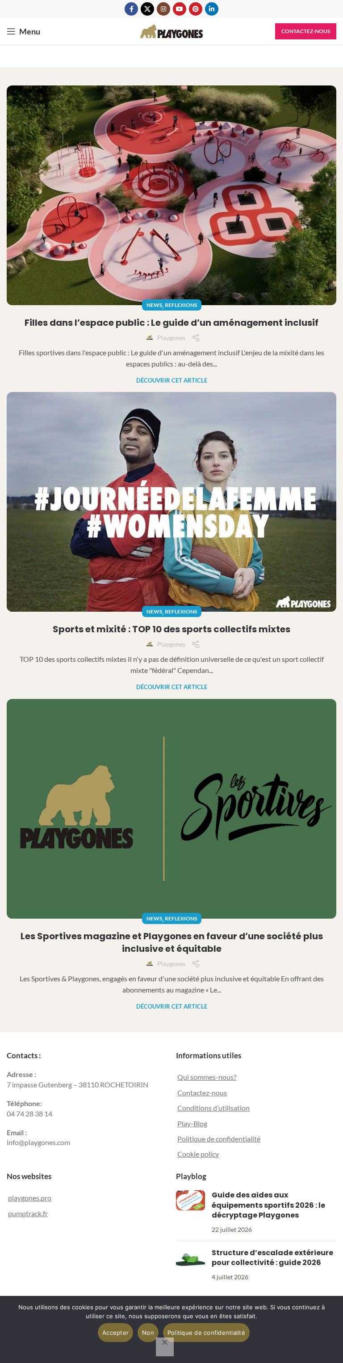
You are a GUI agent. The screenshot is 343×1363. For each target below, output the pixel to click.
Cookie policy (198, 1154)
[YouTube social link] (179, 9)
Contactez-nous (305, 31)
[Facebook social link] (131, 9)
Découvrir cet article (171, 380)
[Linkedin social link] (211, 9)
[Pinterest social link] (195, 9)
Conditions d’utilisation (213, 1107)
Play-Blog (192, 1123)
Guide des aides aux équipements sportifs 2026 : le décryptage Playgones (268, 1205)
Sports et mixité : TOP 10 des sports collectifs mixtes (171, 629)
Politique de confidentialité (218, 1138)
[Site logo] (171, 30)
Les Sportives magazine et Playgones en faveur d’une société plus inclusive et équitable (172, 942)
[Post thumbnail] (190, 1212)
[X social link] (147, 9)
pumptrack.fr (28, 1213)
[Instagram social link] (163, 9)
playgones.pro (29, 1197)
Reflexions (181, 305)
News (154, 305)
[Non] (165, 1346)
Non (148, 1332)
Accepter (115, 1332)
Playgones (171, 337)
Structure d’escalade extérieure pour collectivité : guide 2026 (272, 1258)
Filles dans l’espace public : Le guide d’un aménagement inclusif (171, 322)
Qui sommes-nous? (206, 1077)
